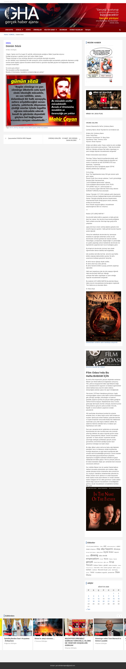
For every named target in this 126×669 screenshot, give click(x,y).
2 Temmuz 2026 (39, 641)
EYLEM (101, 559)
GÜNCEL (18, 30)
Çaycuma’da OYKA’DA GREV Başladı (19, 138)
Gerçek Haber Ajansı (98, 562)
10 (88, 599)
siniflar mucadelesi (42, 127)
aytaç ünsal (100, 552)
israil (114, 567)
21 (108, 601)
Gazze (115, 559)
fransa (111, 559)
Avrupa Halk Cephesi (91, 552)
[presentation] (118, 616)
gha (15, 50)
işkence (118, 567)
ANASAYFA (9, 30)
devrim (11, 127)
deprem (116, 552)
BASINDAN (63, 30)
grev (107, 562)
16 (118, 599)
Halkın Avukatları (113, 565)
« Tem (88, 609)
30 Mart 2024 (10, 50)
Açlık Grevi (108, 552)
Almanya (117, 549)
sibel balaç (115, 570)
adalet (118, 546)
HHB (101, 567)
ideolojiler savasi (23, 127)
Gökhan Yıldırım (98, 565)
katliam (88, 570)
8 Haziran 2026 (69, 648)
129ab (101, 546)
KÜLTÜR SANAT (49, 30)
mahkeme (94, 570)
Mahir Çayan (32, 127)
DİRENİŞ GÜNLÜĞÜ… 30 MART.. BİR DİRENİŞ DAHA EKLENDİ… (62, 139)
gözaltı (105, 565)
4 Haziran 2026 (99, 643)
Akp (98, 549)
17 (88, 601)
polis (109, 570)
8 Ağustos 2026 (9, 643)
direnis (87, 555)
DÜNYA (28, 30)
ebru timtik (103, 556)
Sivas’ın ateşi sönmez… (45, 638)
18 (93, 601)
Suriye (87, 572)
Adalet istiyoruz (91, 549)
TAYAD (92, 572)
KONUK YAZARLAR (76, 30)
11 (93, 599)
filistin (106, 559)
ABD (104, 546)
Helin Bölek (97, 567)
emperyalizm (92, 558)
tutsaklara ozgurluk (101, 572)
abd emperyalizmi (111, 546)
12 (98, 599)
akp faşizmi (107, 549)
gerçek (89, 562)
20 (103, 601)
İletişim (87, 30)
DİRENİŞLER (37, 30)
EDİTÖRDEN (8, 633)
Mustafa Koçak (102, 570)
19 (98, 601)
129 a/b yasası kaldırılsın (92, 546)
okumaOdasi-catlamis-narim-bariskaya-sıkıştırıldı (101, 342)
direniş (16, 127)
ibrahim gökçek (108, 567)
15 (113, 599)
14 (108, 599)
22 (113, 601)
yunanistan (111, 572)
